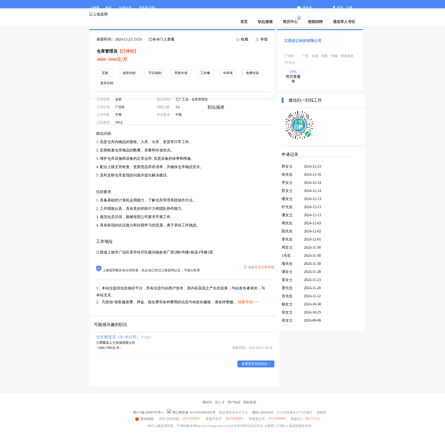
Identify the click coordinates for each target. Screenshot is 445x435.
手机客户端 (147, 7)
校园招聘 (315, 22)
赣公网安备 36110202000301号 (194, 412)
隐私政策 (249, 402)
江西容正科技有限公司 (302, 41)
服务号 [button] (307, 7)
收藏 (244, 39)
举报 (263, 39)
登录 (340, 7)
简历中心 (290, 22)
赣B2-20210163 (262, 412)
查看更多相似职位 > (256, 364)
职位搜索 (265, 22)
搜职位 (207, 402)
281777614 (312, 418)
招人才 (220, 402)
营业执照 (146, 419)
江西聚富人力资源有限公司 (115, 342)
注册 (349, 7)
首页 (244, 22)
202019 (321, 412)
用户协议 (234, 402)
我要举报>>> (248, 302)
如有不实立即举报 (261, 267)
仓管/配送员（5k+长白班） (123, 337)
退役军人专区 (344, 22)
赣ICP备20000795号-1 (148, 412)
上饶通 (94, 7)
